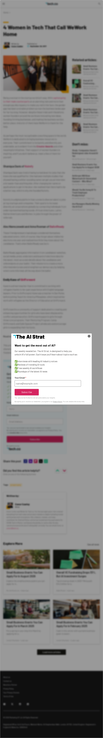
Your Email (20, 378)
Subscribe (26, 392)
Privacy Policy (57, 401)
